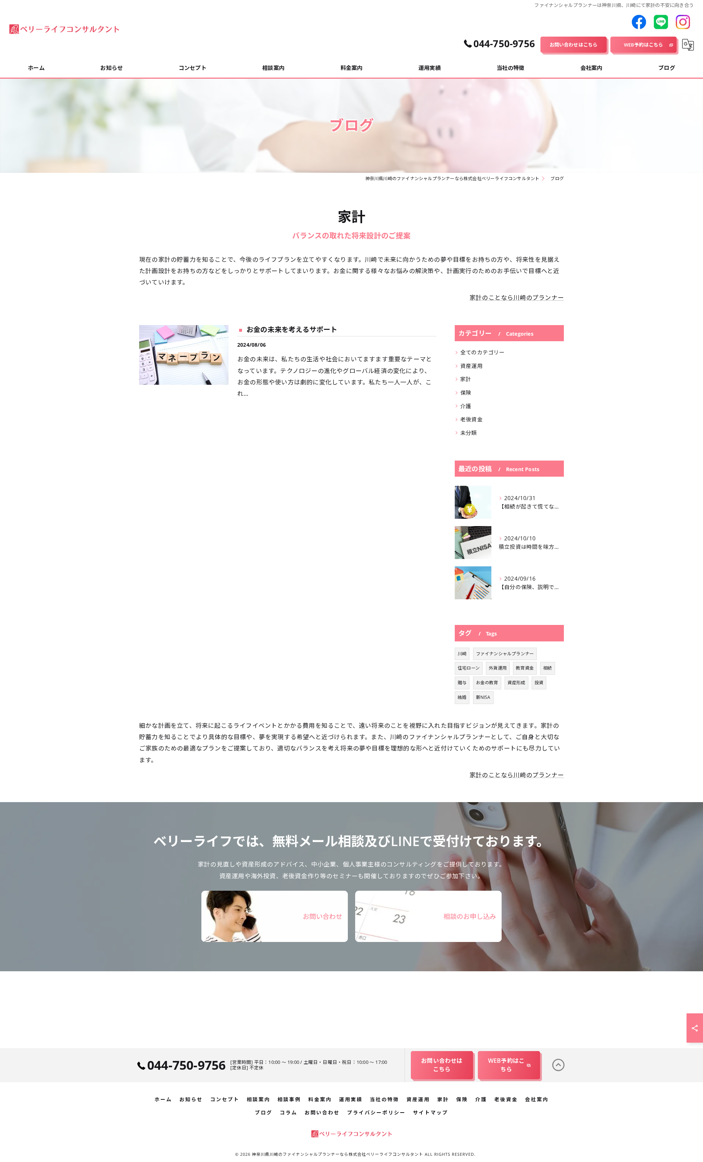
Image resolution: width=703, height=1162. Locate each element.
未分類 (468, 432)
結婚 (462, 697)
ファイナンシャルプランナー (505, 654)
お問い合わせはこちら (574, 44)
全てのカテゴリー (482, 352)
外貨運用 (498, 668)
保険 (465, 392)
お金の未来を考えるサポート (292, 329)
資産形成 (516, 682)
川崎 (462, 654)
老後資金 (471, 419)
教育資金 (525, 668)
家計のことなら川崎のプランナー (516, 297)
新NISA (483, 697)
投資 (539, 682)
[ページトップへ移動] (558, 1065)
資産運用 (471, 365)
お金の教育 (487, 682)
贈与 (462, 682)
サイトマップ (430, 1112)
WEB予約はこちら (643, 44)
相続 (547, 668)
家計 (465, 379)
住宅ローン (469, 668)
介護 (465, 406)
